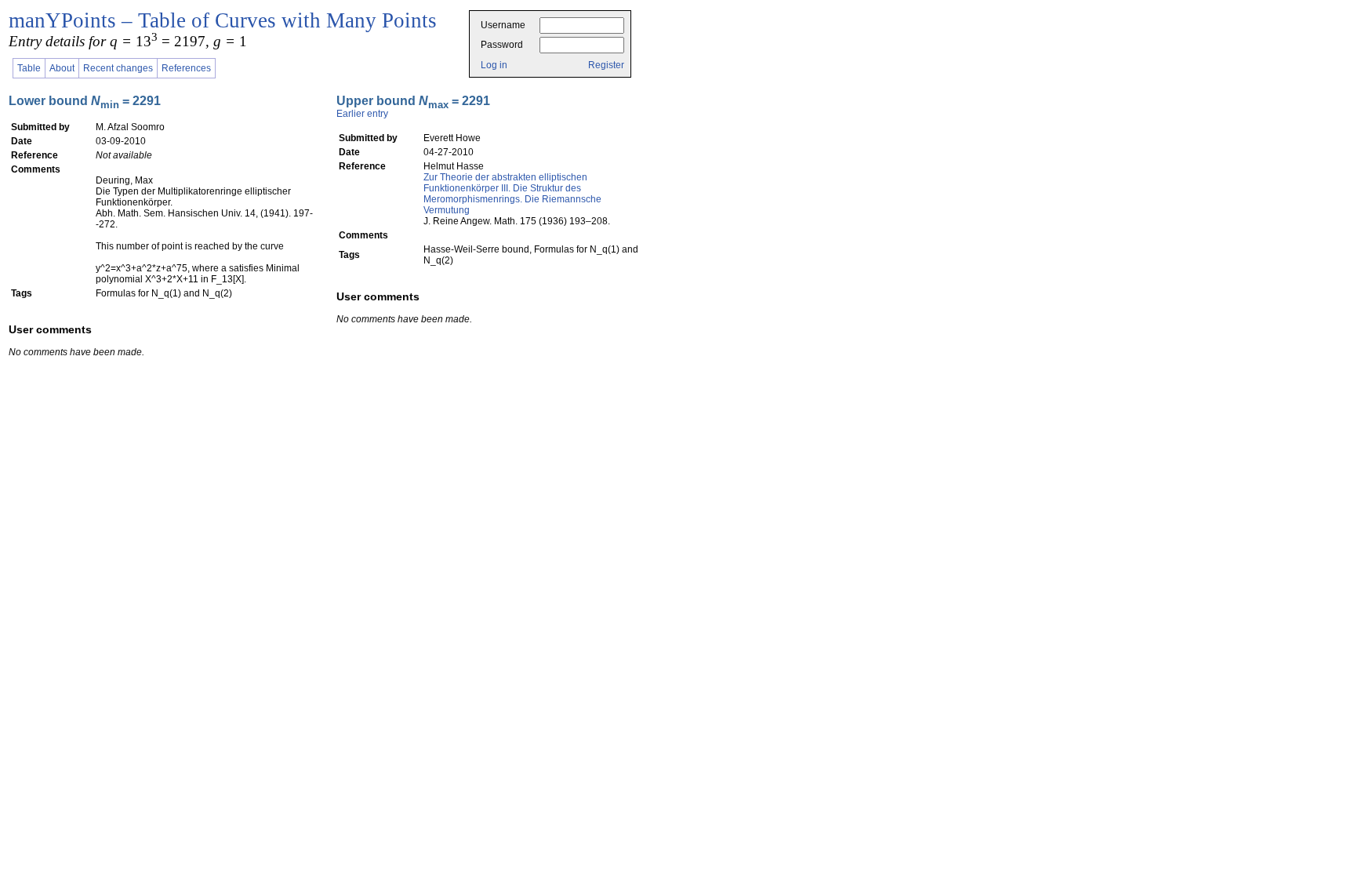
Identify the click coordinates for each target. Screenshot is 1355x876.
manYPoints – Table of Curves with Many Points (223, 20)
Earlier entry (362, 113)
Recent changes (118, 68)
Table (29, 68)
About (61, 68)
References (186, 68)
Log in (494, 65)
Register (606, 65)
